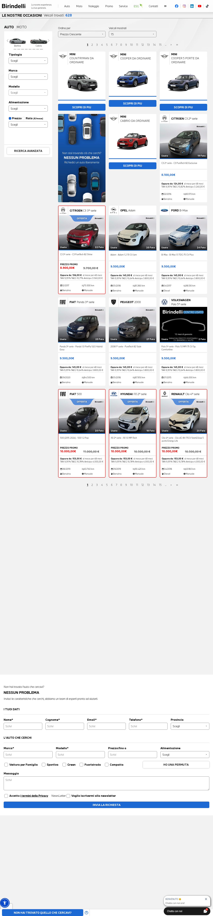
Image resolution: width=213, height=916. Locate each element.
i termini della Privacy (34, 795)
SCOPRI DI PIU (81, 107)
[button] (5, 903)
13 (148, 44)
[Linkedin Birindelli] (192, 6)
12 (142, 44)
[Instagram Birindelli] (184, 6)
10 (131, 44)
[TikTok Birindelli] (207, 6)
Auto (9, 27)
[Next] (49, 40)
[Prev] (7, 40)
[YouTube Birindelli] (200, 6)
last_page (177, 44)
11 (137, 44)
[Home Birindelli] (13, 6)
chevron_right (171, 44)
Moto (22, 27)
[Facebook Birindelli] (177, 6)
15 (160, 44)
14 (154, 44)
